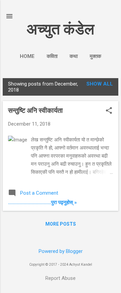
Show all (99, 84)
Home (27, 56)
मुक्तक (95, 56)
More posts (60, 224)
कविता (52, 56)
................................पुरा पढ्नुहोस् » (42, 202)
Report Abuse (60, 278)
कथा (74, 56)
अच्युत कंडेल (60, 29)
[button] (109, 111)
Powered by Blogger (61, 251)
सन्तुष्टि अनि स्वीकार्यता (35, 110)
